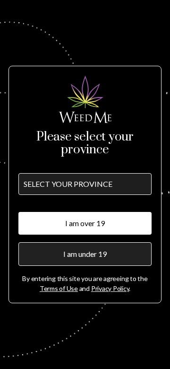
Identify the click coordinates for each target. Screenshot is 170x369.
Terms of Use (59, 288)
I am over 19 (85, 223)
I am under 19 (85, 253)
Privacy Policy (110, 288)
